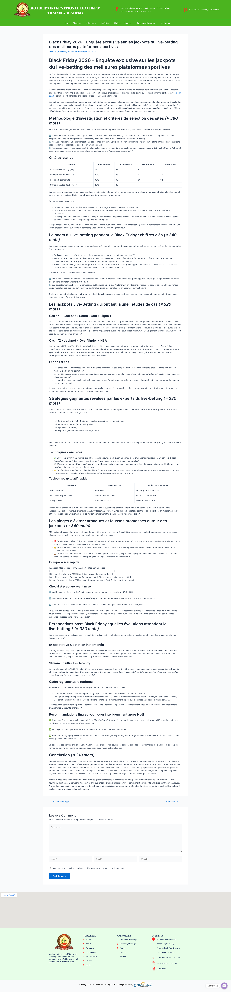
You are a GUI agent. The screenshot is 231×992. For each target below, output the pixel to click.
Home (67, 23)
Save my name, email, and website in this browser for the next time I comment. (88, 868)
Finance (127, 23)
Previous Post (61, 802)
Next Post (172, 802)
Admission (91, 23)
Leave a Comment (57, 51)
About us (76, 23)
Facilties (105, 23)
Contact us (165, 23)
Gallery (117, 23)
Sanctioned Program (146, 23)
